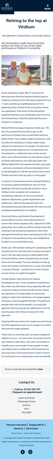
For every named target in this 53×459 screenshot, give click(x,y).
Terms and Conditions (32, 433)
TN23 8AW (26, 412)
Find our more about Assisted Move (24, 369)
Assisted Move (24, 35)
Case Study (37, 35)
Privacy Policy (16, 433)
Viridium (47, 35)
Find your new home (16, 424)
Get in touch (32, 428)
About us (18, 428)
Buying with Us (36, 424)
